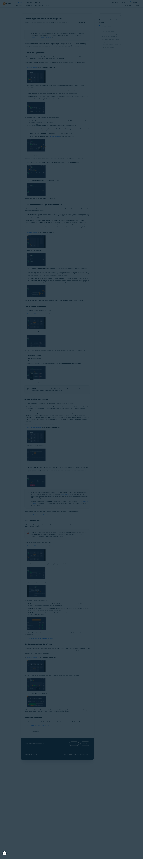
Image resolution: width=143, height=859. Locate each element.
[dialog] (71, 429)
